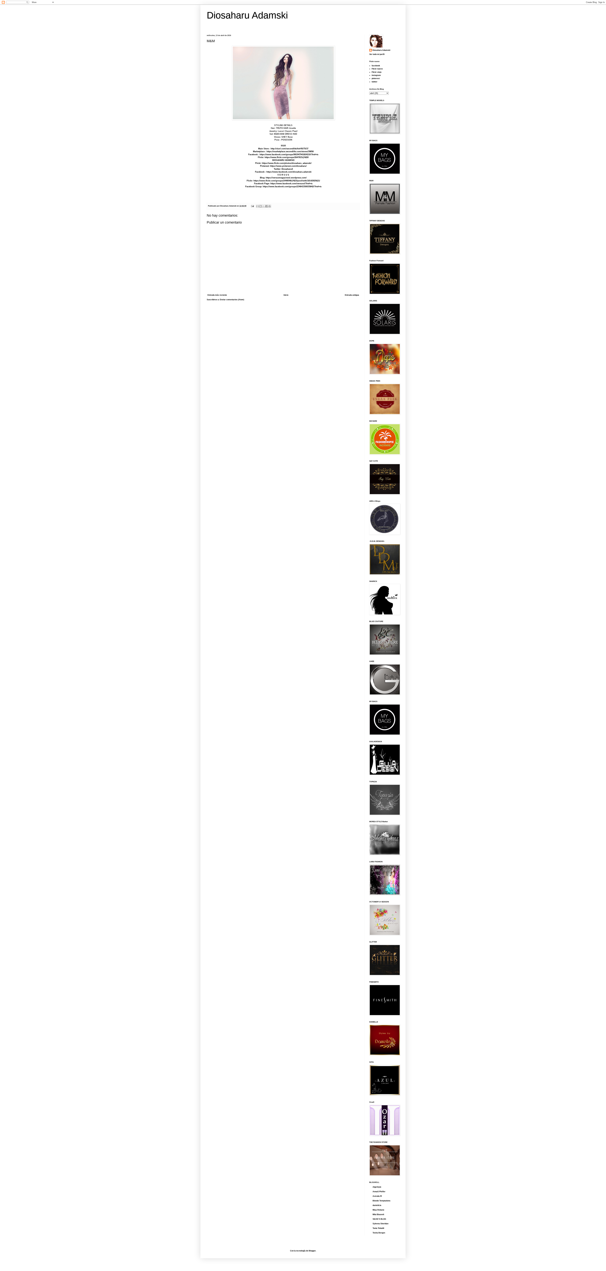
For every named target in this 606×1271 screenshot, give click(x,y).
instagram (376, 75)
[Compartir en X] (263, 206)
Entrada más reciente (217, 295)
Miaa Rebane (378, 1210)
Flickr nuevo (377, 69)
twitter (374, 82)
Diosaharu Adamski (247, 15)
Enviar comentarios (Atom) (232, 300)
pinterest (376, 78)
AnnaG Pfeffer (379, 1191)
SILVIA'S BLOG (379, 1219)
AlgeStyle (377, 1187)
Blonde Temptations (381, 1201)
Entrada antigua (352, 295)
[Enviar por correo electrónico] (257, 206)
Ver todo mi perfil (376, 54)
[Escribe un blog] (260, 206)
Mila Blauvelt (378, 1214)
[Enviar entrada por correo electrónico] (252, 206)
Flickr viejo (376, 72)
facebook (376, 66)
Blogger (312, 1251)
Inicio (286, 295)
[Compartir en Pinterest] (269, 206)
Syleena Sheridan (380, 1224)
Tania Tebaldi (378, 1228)
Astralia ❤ (377, 1196)
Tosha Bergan (379, 1233)
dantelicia (377, 1205)
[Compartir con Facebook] (266, 206)
